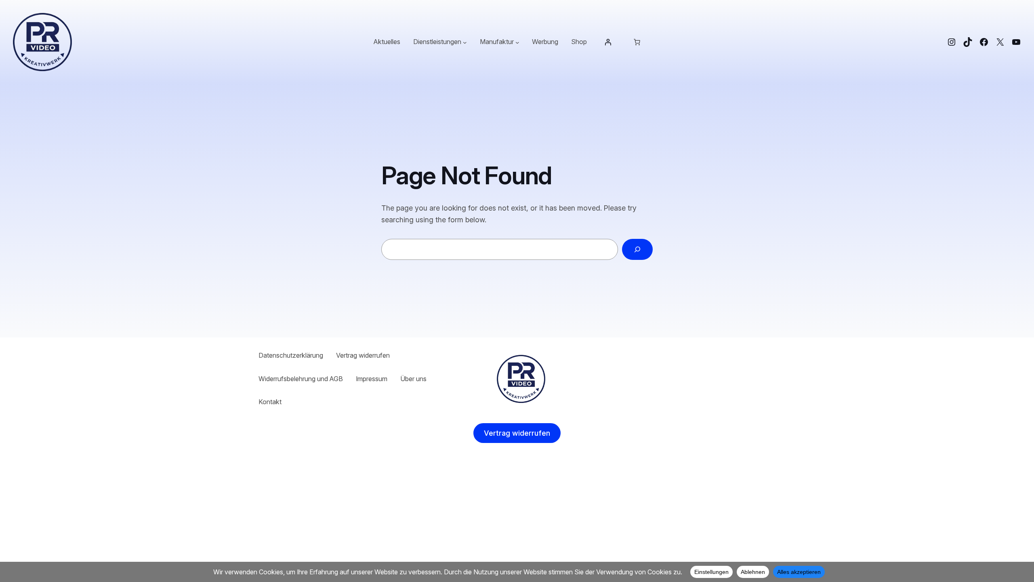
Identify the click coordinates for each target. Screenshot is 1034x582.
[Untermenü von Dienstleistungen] (465, 42)
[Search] (637, 249)
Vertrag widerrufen (517, 433)
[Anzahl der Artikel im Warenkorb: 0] (637, 42)
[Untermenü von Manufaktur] (517, 42)
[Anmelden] (608, 42)
